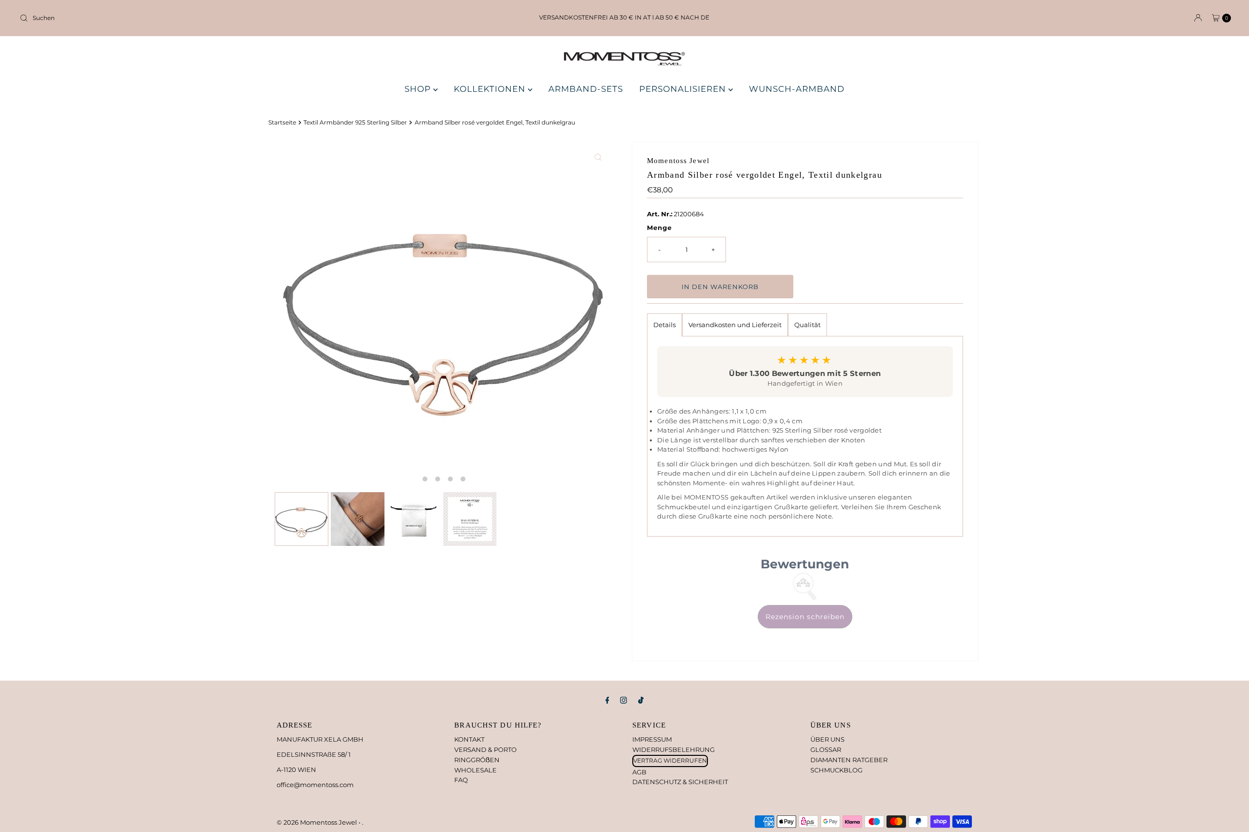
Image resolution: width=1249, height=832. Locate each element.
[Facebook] (607, 700)
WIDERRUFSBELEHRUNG (673, 749)
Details (664, 325)
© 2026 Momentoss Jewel (318, 822)
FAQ (461, 780)
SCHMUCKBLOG (836, 770)
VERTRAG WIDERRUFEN (670, 760)
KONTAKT (469, 739)
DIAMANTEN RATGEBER (848, 760)
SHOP (418, 89)
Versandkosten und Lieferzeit (735, 325)
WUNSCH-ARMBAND (797, 89)
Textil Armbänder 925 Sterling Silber (355, 122)
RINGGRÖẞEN (477, 760)
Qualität (807, 325)
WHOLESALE (475, 770)
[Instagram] (623, 700)
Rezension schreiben (805, 616)
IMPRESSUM (652, 739)
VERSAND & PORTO (485, 749)
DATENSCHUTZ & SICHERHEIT (680, 782)
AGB (639, 772)
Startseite (282, 122)
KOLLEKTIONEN (491, 89)
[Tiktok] (641, 700)
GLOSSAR (825, 749)
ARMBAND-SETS (585, 89)
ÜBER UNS (827, 739)
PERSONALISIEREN (683, 89)
